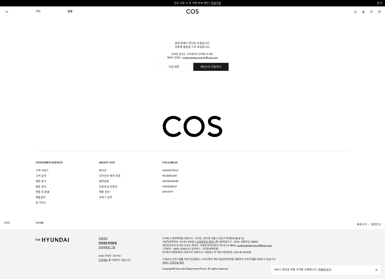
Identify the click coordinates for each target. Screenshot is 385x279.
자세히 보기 (324, 269)
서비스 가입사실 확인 (173, 263)
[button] (355, 11)
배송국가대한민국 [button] (369, 224)
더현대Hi (103, 260)
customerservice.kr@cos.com (200, 58)
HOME (40, 223)
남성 (70, 11)
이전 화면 (174, 67)
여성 (38, 11)
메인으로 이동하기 (211, 67)
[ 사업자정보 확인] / (205, 242)
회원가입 (216, 3)
